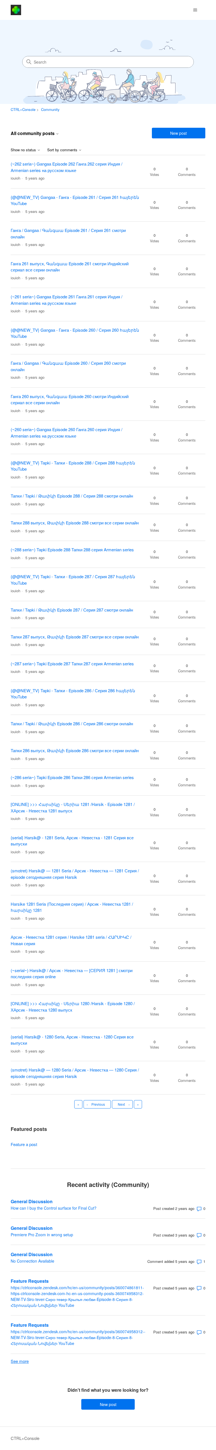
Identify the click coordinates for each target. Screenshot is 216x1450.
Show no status (24, 150)
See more (20, 1361)
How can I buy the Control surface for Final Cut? (53, 1208)
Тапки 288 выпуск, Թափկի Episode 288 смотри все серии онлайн (75, 523)
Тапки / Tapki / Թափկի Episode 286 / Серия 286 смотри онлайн (72, 723)
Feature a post (24, 1144)
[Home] (16, 10)
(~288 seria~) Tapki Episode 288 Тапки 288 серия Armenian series (72, 549)
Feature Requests (30, 1281)
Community (50, 109)
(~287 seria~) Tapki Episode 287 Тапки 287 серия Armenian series (72, 663)
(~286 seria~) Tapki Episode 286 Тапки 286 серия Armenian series (72, 777)
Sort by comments (62, 150)
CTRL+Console (23, 109)
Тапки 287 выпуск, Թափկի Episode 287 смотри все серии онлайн (75, 637)
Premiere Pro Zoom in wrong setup (42, 1234)
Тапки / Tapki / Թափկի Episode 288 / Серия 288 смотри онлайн (72, 496)
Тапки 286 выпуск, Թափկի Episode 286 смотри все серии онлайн (75, 750)
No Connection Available (32, 1261)
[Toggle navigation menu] (195, 10)
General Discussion (32, 1201)
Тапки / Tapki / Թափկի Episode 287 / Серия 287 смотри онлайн (72, 610)
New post (178, 133)
